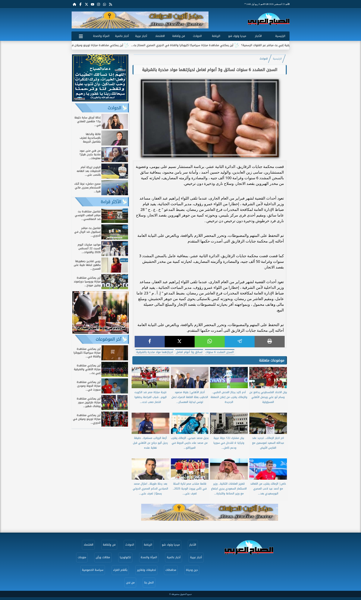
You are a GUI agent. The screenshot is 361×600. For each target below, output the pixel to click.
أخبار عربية (141, 36)
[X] (180, 341)
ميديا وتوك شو (237, 36)
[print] (270, 341)
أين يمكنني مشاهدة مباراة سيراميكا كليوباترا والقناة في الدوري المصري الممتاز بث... (207, 45)
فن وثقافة (178, 36)
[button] (75, 20)
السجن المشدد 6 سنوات (220, 352)
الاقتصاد (160, 36)
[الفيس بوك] (80, 4)
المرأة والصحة (101, 36)
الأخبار (258, 36)
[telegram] (240, 341)
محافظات (170, 570)
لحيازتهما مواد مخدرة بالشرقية (154, 352)
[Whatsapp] (105, 4)
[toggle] (81, 35)
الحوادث (197, 36)
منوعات (82, 557)
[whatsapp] (210, 341)
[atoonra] (210, 512)
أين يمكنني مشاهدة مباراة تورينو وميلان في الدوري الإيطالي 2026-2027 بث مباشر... (97, 45)
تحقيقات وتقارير (146, 570)
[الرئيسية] (74, 4)
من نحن (130, 582)
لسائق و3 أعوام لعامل (189, 352)
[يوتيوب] (92, 4)
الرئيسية (280, 36)
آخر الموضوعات (108, 339)
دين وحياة (192, 570)
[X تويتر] (86, 4)
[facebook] (150, 341)
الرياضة (216, 36)
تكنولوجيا (125, 557)
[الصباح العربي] (269, 19)
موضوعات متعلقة (271, 360)
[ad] (100, 100)
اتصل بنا (149, 582)
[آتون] (140, 19)
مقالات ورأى (103, 557)
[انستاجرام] (99, 4)
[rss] (111, 4)
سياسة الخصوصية (92, 570)
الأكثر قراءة (111, 202)
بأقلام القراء (120, 570)
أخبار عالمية (122, 36)
